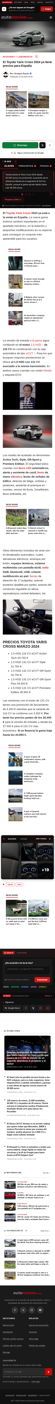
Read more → (46, 1231)
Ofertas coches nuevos (13, 1339)
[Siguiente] (51, 194)
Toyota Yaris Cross (18, 213)
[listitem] (11, 861)
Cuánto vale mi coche (12, 1345)
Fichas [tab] (45, 166)
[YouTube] (40, 1310)
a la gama (36, 340)
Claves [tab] (9, 166)
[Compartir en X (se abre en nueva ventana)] (42, 145)
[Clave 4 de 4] (33, 194)
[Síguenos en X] (33, 1008)
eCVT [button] (29, 353)
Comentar (42, 979)
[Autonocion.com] (17, 16)
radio (45, 567)
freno (40, 472)
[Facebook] (14, 1310)
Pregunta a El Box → (13, 199)
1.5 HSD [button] (36, 344)
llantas (34, 576)
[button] (43, 839)
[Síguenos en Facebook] (26, 1008)
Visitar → (48, 996)
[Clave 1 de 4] (22, 194)
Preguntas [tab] (27, 166)
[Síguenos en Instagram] (40, 1008)
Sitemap (6, 1352)
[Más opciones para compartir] (50, 145)
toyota (10, 884)
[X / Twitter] (23, 1310)
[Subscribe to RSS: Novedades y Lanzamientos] (36, 56)
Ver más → (47, 1173)
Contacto (33, 1332)
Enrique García (22, 73)
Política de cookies (37, 1345)
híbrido (47, 370)
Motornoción (8, 1325)
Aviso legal (33, 1339)
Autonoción (10, 1395)
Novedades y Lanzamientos (18, 57)
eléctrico (16, 476)
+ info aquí (35, 1381)
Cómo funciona (46, 205)
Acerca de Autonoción (39, 1325)
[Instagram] (31, 1310)
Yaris (19, 884)
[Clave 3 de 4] (29, 194)
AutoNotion (8, 1332)
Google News (14, 1008)
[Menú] (52, 17)
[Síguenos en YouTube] (48, 1008)
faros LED (25, 468)
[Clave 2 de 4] (26, 194)
